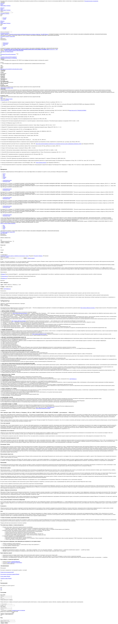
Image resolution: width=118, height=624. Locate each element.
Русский (4, 17)
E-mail (1, 605)
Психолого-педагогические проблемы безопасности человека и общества (24, 34)
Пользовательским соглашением (91, 1)
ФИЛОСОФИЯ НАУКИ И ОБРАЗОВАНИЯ (14, 50)
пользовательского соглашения (18, 610)
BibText (2, 223)
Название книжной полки (6, 241)
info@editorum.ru (7, 288)
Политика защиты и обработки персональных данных (17, 255)
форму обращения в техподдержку (14, 562)
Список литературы (4, 100)
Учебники (8, 5)
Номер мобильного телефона (6, 599)
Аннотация (5, 44)
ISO (4, 225)
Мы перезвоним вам (4, 565)
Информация (5, 42)
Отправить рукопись (4, 13)
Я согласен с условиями (7, 610)
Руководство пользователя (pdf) (7, 572)
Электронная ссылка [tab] (7, 180)
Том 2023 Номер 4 (45, 34)
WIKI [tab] (4, 178)
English (4, 18)
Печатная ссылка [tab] (6, 181)
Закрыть (2, 242)
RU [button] (1, 15)
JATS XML (5, 233)
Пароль (2, 621)
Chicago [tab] (4, 177)
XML (4, 226)
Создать (7, 256)
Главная (2, 34)
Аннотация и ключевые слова (6, 87)
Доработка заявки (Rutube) (6, 578)
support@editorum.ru (16, 561)
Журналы (2, 3)
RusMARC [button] (13, 223)
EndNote (5, 223)
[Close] (0, 167)
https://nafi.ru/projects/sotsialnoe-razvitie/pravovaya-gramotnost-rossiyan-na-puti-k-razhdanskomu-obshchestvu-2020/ (58, 143)
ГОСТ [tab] (4, 173)
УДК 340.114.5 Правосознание (6, 51)
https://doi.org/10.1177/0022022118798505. (77, 110)
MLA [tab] (4, 174)
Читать (7, 98)
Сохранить (7, 242)
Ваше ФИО (2, 594)
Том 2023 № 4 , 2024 (53, 49)
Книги (1, 4)
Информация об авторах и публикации (8, 58)
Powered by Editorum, (38, 255)
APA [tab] (4, 176)
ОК (13, 612)
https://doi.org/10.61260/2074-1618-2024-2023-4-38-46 (11, 69)
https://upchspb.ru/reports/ (41, 162)
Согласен (2, 2)
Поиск (1, 11)
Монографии (3, 5)
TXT (4, 228)
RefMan (9, 223)
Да (1, 588)
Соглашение (3, 255)
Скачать (10, 98)
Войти (25, 258)
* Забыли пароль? (31, 258)
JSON (4, 227)
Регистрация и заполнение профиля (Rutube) (9, 574)
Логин (1, 620)
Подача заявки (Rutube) (5, 576)
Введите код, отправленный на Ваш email (9, 611)
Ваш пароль (2, 606)
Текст (4, 45)
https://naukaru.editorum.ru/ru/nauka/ (88, 307)
